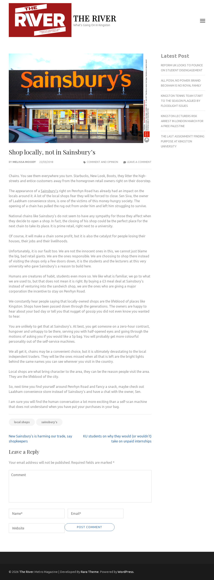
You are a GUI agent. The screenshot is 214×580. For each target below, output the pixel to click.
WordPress (126, 572)
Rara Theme (90, 572)
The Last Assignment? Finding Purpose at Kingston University (182, 141)
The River (94, 18)
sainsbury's (49, 422)
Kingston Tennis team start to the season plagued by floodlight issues (182, 100)
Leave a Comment (139, 161)
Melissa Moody (24, 161)
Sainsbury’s (49, 191)
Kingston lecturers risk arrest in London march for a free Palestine (182, 121)
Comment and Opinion (102, 161)
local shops (22, 422)
